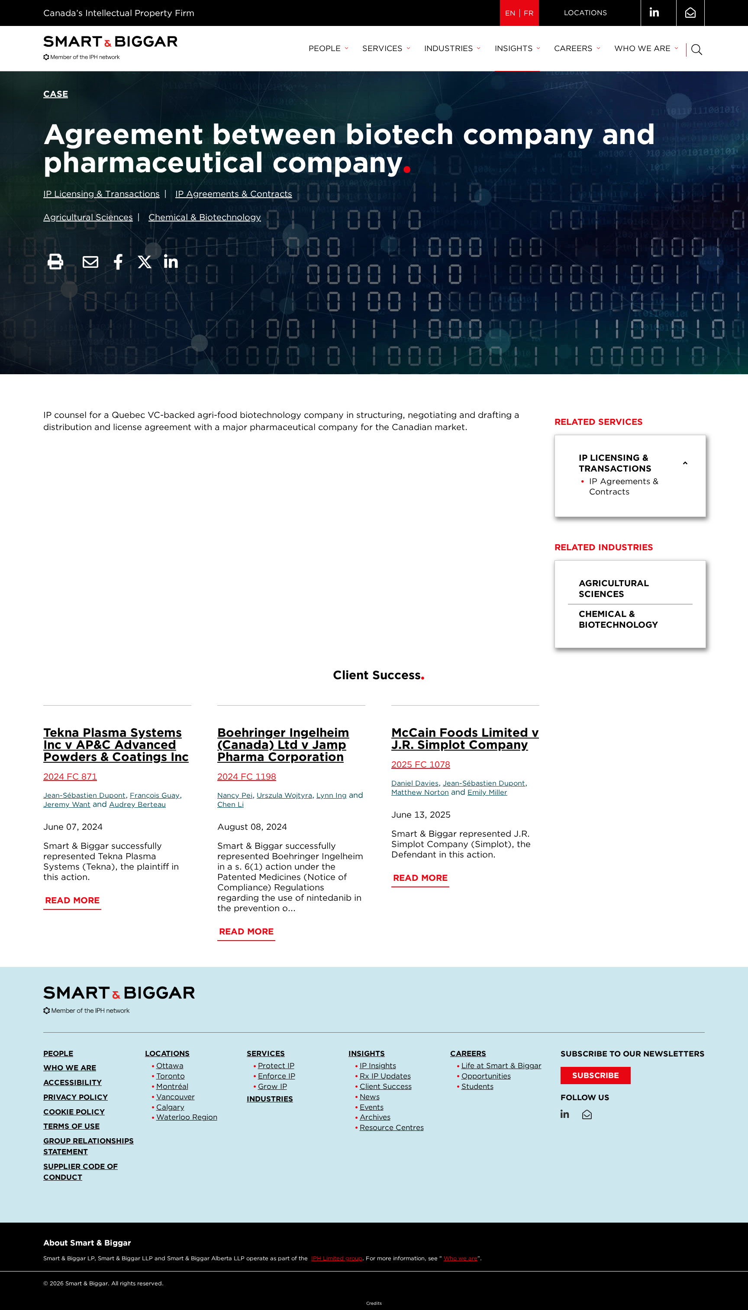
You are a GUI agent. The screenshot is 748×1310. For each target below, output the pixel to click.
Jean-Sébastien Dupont (84, 795)
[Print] (55, 262)
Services (382, 48)
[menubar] (493, 49)
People (325, 48)
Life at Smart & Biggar (501, 1065)
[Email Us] (690, 13)
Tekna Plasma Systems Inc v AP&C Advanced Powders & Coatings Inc (116, 744)
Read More (72, 900)
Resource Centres (392, 1127)
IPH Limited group (336, 1258)
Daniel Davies (414, 783)
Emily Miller (487, 792)
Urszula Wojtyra (284, 795)
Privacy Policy (75, 1097)
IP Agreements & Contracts (233, 194)
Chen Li (230, 804)
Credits (374, 1303)
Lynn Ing (331, 795)
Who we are (642, 48)
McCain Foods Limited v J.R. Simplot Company (465, 738)
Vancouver (175, 1096)
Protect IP (276, 1065)
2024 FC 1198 (246, 776)
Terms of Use (71, 1126)
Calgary (170, 1107)
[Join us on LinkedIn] (654, 13)
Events (372, 1107)
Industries (448, 48)
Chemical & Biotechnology (204, 217)
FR (529, 13)
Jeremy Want (66, 804)
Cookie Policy (74, 1112)
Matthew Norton (420, 792)
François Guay (155, 795)
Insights (514, 48)
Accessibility (72, 1082)
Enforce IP (276, 1076)
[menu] (630, 476)
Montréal (172, 1086)
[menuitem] (328, 49)
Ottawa (170, 1065)
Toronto (170, 1076)
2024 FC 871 (70, 776)
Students (477, 1086)
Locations (585, 13)
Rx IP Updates (385, 1076)
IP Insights (378, 1065)
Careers (573, 48)
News (370, 1096)
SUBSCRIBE (595, 1075)
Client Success (386, 1086)
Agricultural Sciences (88, 217)
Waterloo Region (186, 1117)
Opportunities (486, 1076)
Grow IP (272, 1086)
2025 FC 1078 (420, 764)
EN (510, 13)
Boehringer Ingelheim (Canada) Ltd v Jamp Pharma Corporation (283, 744)
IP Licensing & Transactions (101, 194)
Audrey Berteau (137, 804)
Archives (375, 1117)
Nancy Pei (234, 795)
